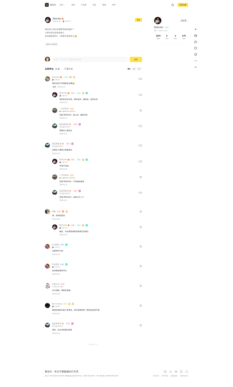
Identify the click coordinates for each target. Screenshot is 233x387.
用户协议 (165, 376)
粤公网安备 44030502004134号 (107, 376)
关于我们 (156, 376)
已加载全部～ (93, 344)
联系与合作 (184, 376)
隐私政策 (174, 376)
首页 (73, 5)
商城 (104, 5)
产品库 (84, 5)
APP (114, 5)
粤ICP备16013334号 (57, 376)
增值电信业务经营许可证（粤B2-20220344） (80, 376)
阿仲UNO (67, 115)
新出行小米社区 (51, 44)
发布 (136, 59)
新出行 (53, 5)
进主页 (183, 21)
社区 (94, 5)
